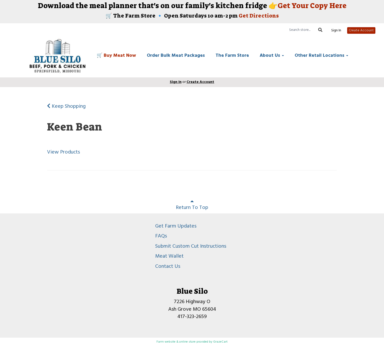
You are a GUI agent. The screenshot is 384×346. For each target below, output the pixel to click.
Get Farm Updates (175, 226)
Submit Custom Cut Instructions (190, 246)
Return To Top (192, 207)
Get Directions (259, 15)
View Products (63, 152)
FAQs (161, 236)
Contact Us (167, 266)
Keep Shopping (68, 106)
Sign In (336, 30)
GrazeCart (220, 341)
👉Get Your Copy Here (306, 5)
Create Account (361, 30)
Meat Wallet (169, 256)
